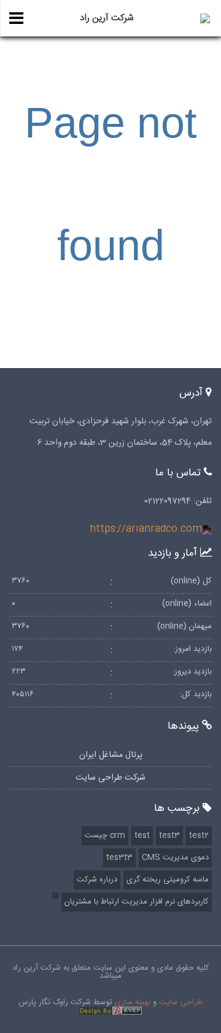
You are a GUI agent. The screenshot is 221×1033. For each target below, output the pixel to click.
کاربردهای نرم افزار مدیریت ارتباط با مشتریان (136, 902)
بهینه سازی (132, 1002)
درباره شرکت (97, 880)
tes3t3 (119, 857)
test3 (169, 835)
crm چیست (105, 835)
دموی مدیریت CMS (175, 857)
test (142, 835)
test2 (199, 835)
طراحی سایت (181, 1002)
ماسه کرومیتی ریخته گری (167, 880)
